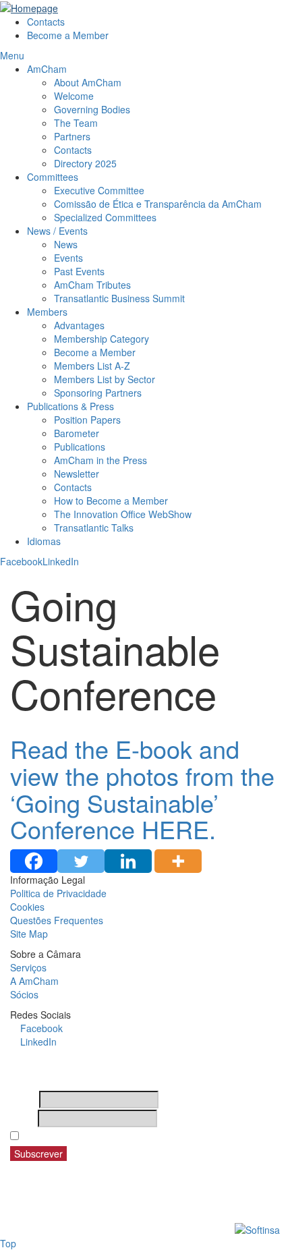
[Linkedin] (128, 861)
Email (22, 1118)
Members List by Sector (106, 379)
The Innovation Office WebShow (123, 514)
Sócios (24, 994)
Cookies (27, 906)
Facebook (21, 561)
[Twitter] (81, 861)
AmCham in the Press (100, 460)
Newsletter (76, 473)
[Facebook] (33, 861)
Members (47, 311)
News (66, 244)
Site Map (29, 933)
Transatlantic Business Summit (119, 298)
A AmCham (34, 981)
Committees (52, 176)
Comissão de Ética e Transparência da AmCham (158, 203)
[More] (178, 861)
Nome (23, 1099)
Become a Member (68, 35)
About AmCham (87, 82)
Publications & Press (70, 406)
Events (68, 257)
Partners (72, 136)
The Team (76, 123)
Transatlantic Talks (94, 527)
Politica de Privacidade (58, 893)
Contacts (46, 21)
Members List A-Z (92, 365)
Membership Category (101, 338)
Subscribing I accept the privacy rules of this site (133, 1136)
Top (8, 1243)
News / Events (57, 230)
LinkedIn (60, 561)
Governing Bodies (92, 109)
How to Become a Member (111, 500)
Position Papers (87, 419)
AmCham (47, 69)
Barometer (76, 433)
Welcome (74, 96)
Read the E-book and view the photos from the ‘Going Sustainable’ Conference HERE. (142, 788)
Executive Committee (99, 190)
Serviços (28, 967)
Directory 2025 (85, 163)
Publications (79, 446)
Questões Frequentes (56, 920)
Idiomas (44, 541)
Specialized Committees (105, 217)
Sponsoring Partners (98, 392)
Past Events (79, 271)
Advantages (79, 325)
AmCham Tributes (92, 284)
